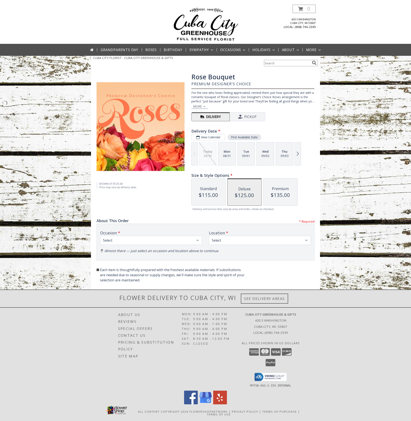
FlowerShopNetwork (208, 412)
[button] (304, 9)
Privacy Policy (245, 412)
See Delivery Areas (264, 298)
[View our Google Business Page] (205, 403)
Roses (151, 49)
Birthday (173, 49)
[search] (314, 63)
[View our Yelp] (220, 403)
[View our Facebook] (191, 403)
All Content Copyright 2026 (163, 412)
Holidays (261, 49)
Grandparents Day (119, 49)
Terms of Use (219, 414)
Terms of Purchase (279, 412)
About (288, 49)
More (311, 49)
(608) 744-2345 (305, 27)
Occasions (230, 49)
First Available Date (244, 137)
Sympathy (199, 49)
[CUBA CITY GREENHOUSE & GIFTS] (205, 24)
